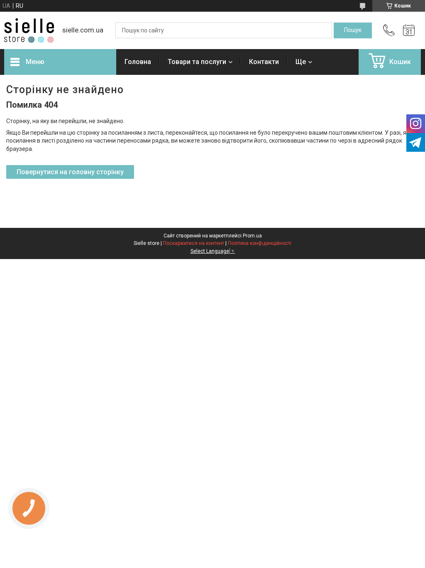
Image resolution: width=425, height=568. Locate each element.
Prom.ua (252, 236)
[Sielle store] (29, 30)
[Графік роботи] (409, 30)
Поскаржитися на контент (193, 243)
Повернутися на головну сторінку (70, 172)
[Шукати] (353, 30)
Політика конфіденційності (259, 243)
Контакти (264, 62)
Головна (138, 62)
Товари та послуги (197, 62)
